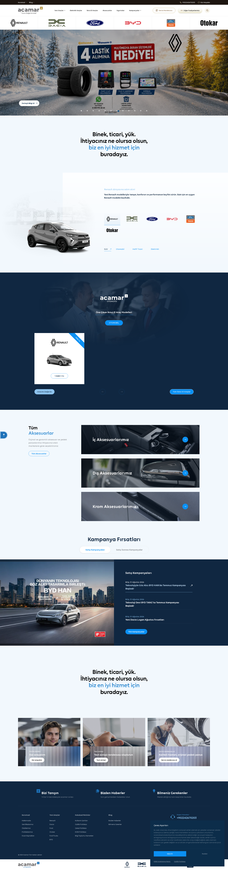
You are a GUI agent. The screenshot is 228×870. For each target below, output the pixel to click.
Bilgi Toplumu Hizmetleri (84, 836)
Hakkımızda (26, 820)
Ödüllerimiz (26, 828)
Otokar (52, 832)
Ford (51, 828)
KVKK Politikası (80, 832)
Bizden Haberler (115, 820)
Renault (52, 820)
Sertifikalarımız (27, 824)
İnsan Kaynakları (28, 836)
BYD (51, 839)
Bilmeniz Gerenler (115, 824)
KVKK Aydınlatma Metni (162, 861)
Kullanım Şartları (81, 820)
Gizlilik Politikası (81, 824)
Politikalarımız (27, 832)
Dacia (52, 824)
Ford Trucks (54, 836)
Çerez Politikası (81, 828)
